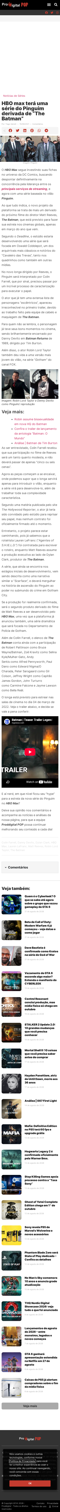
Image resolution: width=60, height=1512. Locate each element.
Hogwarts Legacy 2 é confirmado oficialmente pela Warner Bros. (41, 1155)
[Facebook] (46, 12)
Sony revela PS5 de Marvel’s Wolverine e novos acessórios (38, 1231)
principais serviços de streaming (24, 189)
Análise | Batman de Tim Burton (35, 443)
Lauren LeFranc (17, 846)
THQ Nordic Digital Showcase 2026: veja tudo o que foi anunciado (41, 1306)
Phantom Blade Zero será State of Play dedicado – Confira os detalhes (41, 1256)
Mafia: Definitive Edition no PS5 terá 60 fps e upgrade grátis (41, 1129)
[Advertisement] (30, 53)
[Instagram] (57, 12)
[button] (49, 4)
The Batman (17, 850)
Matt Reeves (35, 846)
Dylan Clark (43, 842)
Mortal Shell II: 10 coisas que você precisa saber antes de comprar (41, 1054)
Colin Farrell (9, 842)
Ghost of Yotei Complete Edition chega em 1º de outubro (41, 1205)
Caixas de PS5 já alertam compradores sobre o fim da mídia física (41, 1383)
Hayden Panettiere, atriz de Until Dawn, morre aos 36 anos (41, 1079)
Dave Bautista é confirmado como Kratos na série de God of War (41, 951)
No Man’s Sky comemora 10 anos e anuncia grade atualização (41, 1281)
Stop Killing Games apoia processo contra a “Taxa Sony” (41, 1180)
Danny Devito (26, 842)
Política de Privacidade (22, 1461)
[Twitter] (52, 12)
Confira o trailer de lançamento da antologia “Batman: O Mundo (35, 433)
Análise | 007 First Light (41, 1100)
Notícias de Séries (14, 95)
